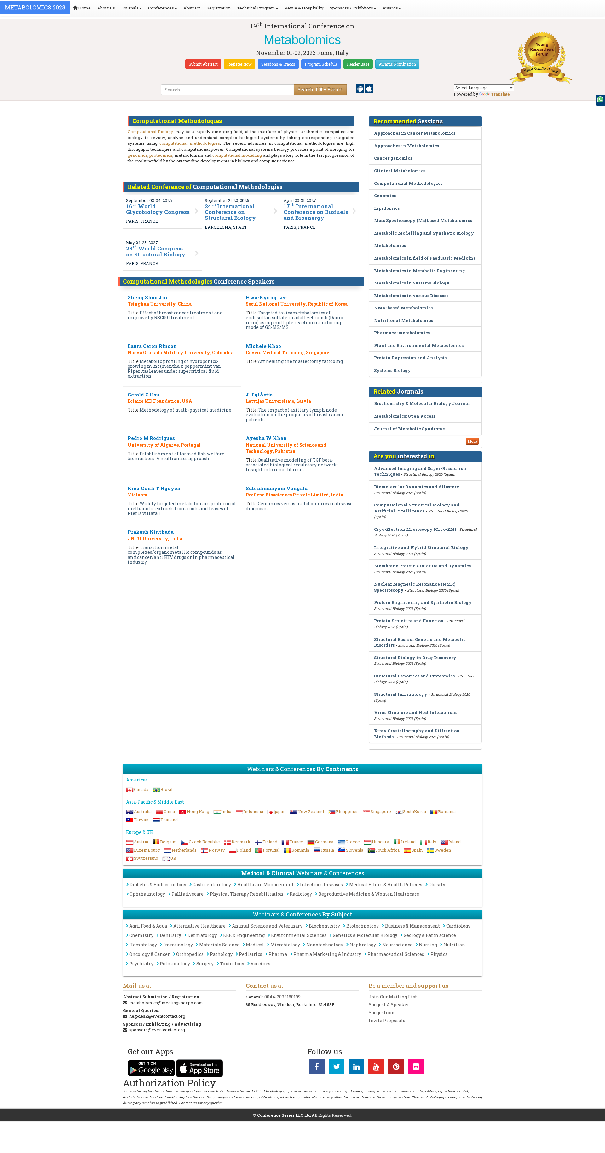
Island (454, 842)
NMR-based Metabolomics (403, 308)
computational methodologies (189, 143)
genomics (137, 155)
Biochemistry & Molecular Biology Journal (422, 403)
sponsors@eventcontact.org (157, 1030)
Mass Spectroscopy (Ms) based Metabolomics (423, 220)
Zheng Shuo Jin (147, 297)
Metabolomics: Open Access (404, 416)
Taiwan (141, 819)
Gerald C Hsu (143, 394)
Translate (500, 94)
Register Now (239, 64)
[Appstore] (369, 88)
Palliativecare (187, 894)
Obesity (437, 884)
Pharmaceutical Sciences (395, 954)
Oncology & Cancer (149, 954)
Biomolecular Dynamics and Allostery (416, 486)
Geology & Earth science (430, 935)
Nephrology (362, 945)
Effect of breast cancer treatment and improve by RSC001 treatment (175, 315)
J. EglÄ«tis (259, 394)
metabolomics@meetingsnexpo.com (166, 1002)
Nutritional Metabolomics (403, 320)
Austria (141, 842)
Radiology (301, 894)
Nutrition (454, 945)
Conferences (161, 8)
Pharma (277, 954)
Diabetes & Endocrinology (158, 884)
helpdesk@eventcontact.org (157, 1016)
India (226, 811)
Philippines (347, 811)
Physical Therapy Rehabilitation (246, 894)
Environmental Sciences (298, 935)
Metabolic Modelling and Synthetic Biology (424, 233)
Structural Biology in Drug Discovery (415, 657)
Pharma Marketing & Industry (327, 954)
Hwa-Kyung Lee (266, 297)
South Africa (387, 850)
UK (173, 858)
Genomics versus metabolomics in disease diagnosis (299, 505)
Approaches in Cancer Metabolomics (414, 133)
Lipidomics (387, 208)
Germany (324, 842)
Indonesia (253, 811)
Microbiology (285, 945)
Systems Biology (392, 370)
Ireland (408, 842)
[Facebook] (317, 1068)
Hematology (143, 945)
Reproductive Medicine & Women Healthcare (368, 894)
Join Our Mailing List (393, 997)
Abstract (191, 8)
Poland (244, 850)
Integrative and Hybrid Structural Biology (421, 547)
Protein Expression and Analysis (410, 357)
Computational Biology (150, 131)
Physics (438, 954)
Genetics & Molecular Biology (365, 935)
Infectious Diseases (321, 884)
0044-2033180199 (282, 997)
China (169, 811)
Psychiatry (141, 964)
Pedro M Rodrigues (151, 438)
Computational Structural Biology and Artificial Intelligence (416, 508)
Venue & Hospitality (304, 8)
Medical (255, 945)
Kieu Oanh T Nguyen (154, 488)
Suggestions (382, 1012)
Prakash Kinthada (151, 532)
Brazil (166, 789)
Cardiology (458, 926)
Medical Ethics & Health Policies (385, 884)
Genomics (385, 195)
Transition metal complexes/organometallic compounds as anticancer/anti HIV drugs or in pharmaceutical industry (181, 554)
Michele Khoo (263, 346)
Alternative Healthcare (199, 926)
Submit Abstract (203, 64)
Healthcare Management (265, 884)
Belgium (168, 842)
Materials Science (219, 945)
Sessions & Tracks (278, 64)
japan (280, 811)
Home (84, 8)
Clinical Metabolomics (399, 170)
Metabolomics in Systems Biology (412, 283)
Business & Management (412, 926)
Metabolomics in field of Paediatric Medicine (425, 258)
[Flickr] (416, 1068)
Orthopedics (190, 954)
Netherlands (184, 850)
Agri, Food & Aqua (148, 926)
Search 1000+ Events (320, 89)
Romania (447, 811)
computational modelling (237, 155)
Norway (217, 850)
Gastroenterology (212, 884)
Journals (130, 8)
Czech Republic (204, 842)
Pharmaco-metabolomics (402, 333)
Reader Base (358, 64)
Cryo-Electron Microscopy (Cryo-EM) (415, 529)
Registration (218, 8)
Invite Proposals (387, 1020)
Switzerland (146, 858)
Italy (432, 842)
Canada (141, 789)
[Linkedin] (356, 1068)
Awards (390, 8)
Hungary (380, 842)
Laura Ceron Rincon (152, 346)
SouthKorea (414, 811)
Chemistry (141, 935)
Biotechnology (362, 926)
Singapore (381, 811)
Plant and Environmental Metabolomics (419, 345)
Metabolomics (390, 245)
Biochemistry (324, 926)
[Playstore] (360, 88)
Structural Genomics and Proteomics (414, 676)
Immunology (178, 945)
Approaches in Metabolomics (406, 146)
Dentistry (170, 935)
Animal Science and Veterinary (267, 926)
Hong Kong (198, 811)
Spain (417, 850)
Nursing (428, 945)
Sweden (443, 850)
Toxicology (232, 964)
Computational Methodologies (408, 183)
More (472, 441)
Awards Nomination (397, 64)
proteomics (160, 155)
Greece (352, 842)
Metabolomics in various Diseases (411, 295)
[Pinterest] (396, 1068)
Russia (327, 850)
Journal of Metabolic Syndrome (409, 428)
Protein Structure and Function (409, 620)
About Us (106, 8)
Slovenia (354, 850)
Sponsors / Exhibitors (351, 8)
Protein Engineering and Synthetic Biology (423, 602)
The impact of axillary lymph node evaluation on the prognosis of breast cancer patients (295, 415)
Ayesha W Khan (266, 438)
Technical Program (256, 8)
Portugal (271, 850)
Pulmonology (175, 964)
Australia (143, 811)
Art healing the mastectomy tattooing (300, 361)
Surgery (205, 964)
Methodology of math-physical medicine (185, 410)
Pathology (221, 954)
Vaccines (260, 964)
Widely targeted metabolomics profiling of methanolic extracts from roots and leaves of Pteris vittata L (182, 508)
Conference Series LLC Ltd (284, 1115)
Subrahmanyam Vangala (277, 488)
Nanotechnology (324, 945)
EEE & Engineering (244, 935)
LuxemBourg (147, 850)
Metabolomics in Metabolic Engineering (419, 270)
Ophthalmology (147, 894)
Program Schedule (321, 64)
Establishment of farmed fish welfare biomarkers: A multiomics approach (176, 456)
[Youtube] (376, 1068)
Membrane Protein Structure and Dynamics (422, 566)
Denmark (241, 842)
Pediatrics (250, 954)
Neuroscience (397, 945)
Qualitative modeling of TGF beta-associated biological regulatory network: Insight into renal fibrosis (292, 465)
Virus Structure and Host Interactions (415, 712)
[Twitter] (336, 1068)
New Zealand (310, 811)
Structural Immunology (400, 694)
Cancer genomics (393, 158)
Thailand (169, 819)
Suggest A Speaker (389, 1005)
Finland (269, 842)
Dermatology (202, 935)
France (296, 842)
